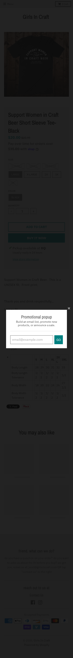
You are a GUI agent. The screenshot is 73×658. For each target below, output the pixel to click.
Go (58, 340)
